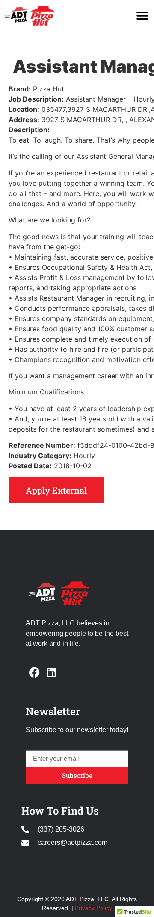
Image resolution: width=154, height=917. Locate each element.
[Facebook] (34, 671)
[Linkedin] (51, 671)
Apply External (56, 490)
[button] (142, 15)
